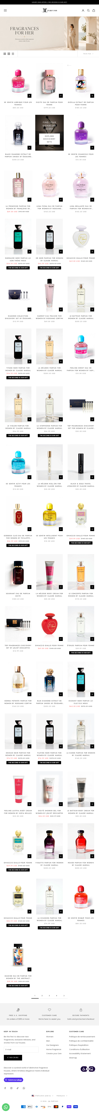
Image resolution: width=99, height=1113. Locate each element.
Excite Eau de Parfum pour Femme (49, 103)
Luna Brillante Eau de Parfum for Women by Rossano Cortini (81, 207)
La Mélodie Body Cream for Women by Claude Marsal (49, 594)
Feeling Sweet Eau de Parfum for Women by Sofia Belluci (81, 369)
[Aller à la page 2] (64, 995)
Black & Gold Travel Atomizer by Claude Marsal (80, 485)
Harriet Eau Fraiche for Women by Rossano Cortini (49, 317)
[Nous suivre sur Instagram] (11, 1088)
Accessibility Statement (80, 1053)
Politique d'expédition (78, 1045)
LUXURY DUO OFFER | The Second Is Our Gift (49, 2)
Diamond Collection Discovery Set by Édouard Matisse (18, 317)
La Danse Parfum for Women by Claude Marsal (81, 754)
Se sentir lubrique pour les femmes (18, 103)
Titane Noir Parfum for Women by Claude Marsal (18, 369)
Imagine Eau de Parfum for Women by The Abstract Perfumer (18, 977)
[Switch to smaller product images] (9, 53)
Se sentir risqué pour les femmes (81, 919)
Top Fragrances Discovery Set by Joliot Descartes (18, 646)
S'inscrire (13, 1057)
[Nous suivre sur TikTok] (17, 1088)
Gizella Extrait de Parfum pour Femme (81, 103)
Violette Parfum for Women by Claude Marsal (49, 864)
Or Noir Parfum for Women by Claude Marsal (49, 259)
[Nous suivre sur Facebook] (5, 1088)
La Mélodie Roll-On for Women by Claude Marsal (49, 485)
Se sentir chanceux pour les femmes (81, 155)
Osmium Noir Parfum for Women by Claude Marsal (18, 754)
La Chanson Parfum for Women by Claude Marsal (49, 919)
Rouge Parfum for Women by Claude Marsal (81, 864)
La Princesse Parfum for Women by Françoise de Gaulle (18, 207)
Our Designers (52, 1045)
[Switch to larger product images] (5, 53)
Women (49, 1036)
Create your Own (54, 1053)
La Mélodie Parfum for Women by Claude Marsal (49, 369)
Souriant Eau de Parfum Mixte (18, 594)
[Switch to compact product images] (13, 53)
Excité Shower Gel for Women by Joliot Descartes (49, 812)
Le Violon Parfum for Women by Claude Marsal (18, 427)
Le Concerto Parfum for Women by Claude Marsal (81, 594)
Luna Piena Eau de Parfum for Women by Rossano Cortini (50, 207)
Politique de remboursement (82, 1036)
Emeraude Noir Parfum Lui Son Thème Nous (18, 259)
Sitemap (73, 1057)
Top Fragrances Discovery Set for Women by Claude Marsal (81, 427)
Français (61, 1096)
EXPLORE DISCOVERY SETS (49, 139)
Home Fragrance (53, 1049)
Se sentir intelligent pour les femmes (49, 537)
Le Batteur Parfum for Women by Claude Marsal (81, 317)
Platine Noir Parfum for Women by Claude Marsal (49, 754)
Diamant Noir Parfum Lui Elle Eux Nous (81, 702)
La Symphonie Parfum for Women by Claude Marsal (49, 427)
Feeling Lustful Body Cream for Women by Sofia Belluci (18, 812)
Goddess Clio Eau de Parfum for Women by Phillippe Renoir (18, 537)
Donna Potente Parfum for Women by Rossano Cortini (18, 702)
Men (48, 1041)
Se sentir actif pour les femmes (18, 485)
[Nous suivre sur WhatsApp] (24, 1088)
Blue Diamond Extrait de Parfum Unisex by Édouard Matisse (49, 702)
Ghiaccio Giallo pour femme (81, 258)
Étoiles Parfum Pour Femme (80, 645)
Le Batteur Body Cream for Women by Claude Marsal (80, 812)
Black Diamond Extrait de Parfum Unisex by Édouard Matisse (18, 155)
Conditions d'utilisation (79, 1049)
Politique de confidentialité (81, 1041)
